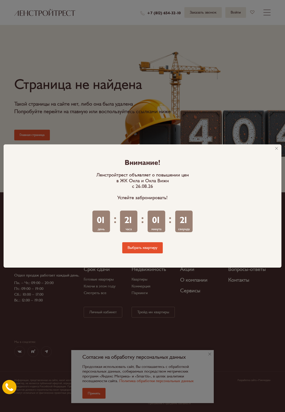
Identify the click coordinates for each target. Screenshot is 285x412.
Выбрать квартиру (142, 247)
